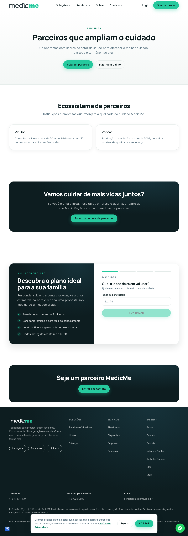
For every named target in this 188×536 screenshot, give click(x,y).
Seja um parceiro (78, 64)
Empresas (113, 443)
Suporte (151, 443)
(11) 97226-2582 (75, 498)
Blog (149, 467)
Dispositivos (114, 435)
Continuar (136, 312)
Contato (115, 5)
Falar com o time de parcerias (94, 218)
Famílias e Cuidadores (80, 427)
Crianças (73, 443)
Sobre (100, 5)
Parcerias (113, 451)
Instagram (18, 448)
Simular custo (166, 5)
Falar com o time (110, 64)
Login (145, 5)
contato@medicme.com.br (138, 498)
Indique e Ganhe (155, 451)
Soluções (62, 5)
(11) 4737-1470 (17, 498)
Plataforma (114, 427)
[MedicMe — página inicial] (24, 5)
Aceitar (144, 523)
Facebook (36, 448)
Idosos (72, 435)
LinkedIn (54, 448)
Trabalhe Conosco (156, 459)
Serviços (82, 5)
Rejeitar (125, 523)
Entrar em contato (94, 388)
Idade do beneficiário (113, 295)
